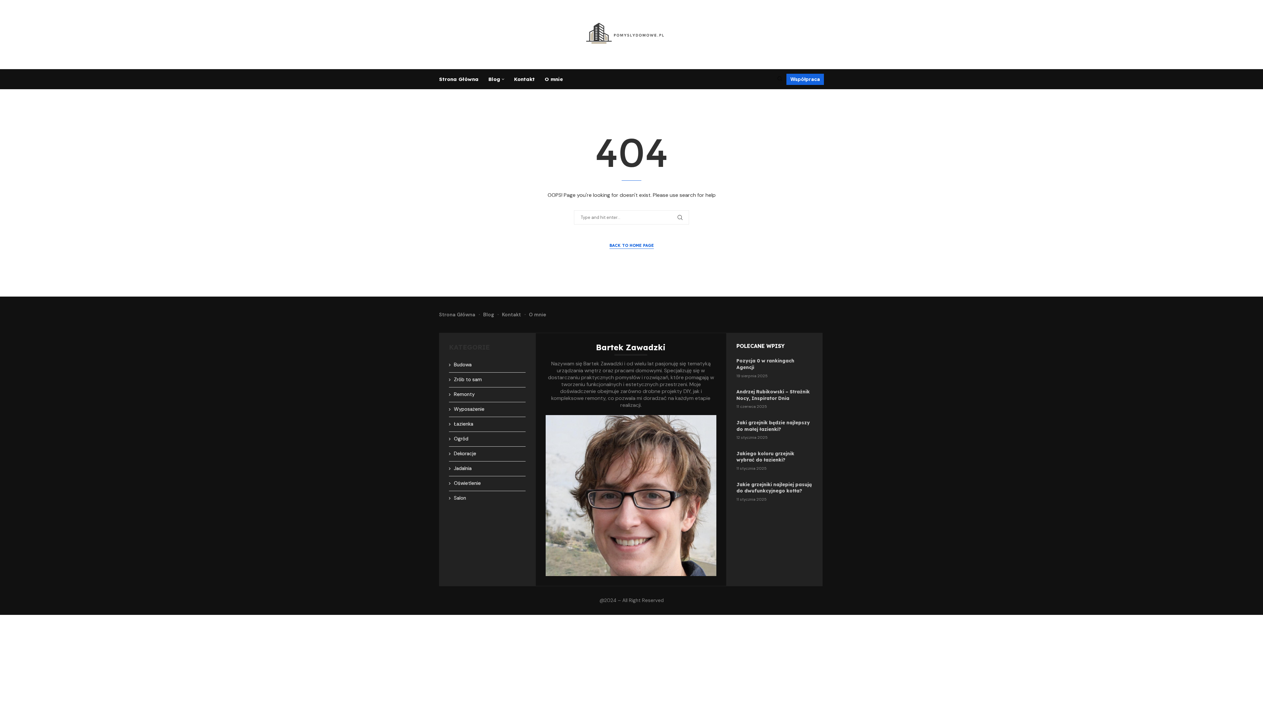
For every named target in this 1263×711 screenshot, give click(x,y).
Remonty (464, 394)
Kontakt (524, 79)
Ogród (461, 438)
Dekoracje (465, 453)
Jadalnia (463, 468)
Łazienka (463, 424)
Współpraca (805, 79)
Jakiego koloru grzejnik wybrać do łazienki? (765, 457)
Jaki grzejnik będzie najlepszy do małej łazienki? (773, 426)
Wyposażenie (469, 409)
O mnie (554, 79)
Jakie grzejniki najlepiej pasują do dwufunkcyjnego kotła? (774, 488)
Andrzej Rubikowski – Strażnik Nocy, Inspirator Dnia (773, 395)
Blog (494, 79)
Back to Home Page (631, 245)
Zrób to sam (468, 379)
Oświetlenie (467, 483)
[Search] (780, 79)
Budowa (463, 364)
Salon (460, 498)
